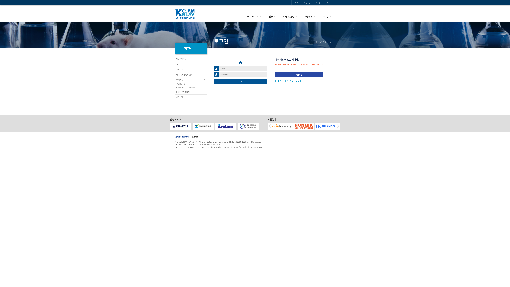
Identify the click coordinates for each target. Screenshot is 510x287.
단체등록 (179, 79)
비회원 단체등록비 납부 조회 (186, 87)
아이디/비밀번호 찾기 (184, 74)
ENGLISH (329, 2)
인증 (271, 16)
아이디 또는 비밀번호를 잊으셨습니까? (288, 81)
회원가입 (307, 2)
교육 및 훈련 (288, 16)
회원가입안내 (181, 59)
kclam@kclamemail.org (220, 147)
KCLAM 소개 (253, 16)
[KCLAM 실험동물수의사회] (185, 14)
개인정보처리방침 (183, 92)
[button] (270, 126)
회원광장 (308, 16)
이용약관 (179, 97)
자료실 (325, 16)
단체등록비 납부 (182, 84)
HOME (296, 2)
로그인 (318, 2)
